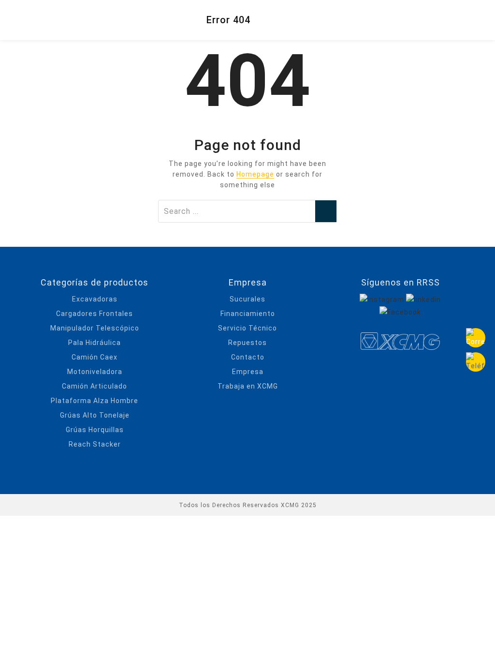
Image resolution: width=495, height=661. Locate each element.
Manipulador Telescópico (94, 328)
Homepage (255, 174)
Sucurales (247, 299)
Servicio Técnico (247, 328)
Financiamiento (247, 313)
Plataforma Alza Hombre (94, 401)
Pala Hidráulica (94, 342)
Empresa (247, 372)
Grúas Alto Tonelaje (95, 415)
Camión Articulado (94, 386)
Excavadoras (94, 299)
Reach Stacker (95, 444)
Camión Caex (94, 357)
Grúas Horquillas (95, 430)
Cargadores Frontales (94, 313)
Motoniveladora (94, 372)
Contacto (247, 357)
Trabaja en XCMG (248, 386)
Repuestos (247, 342)
